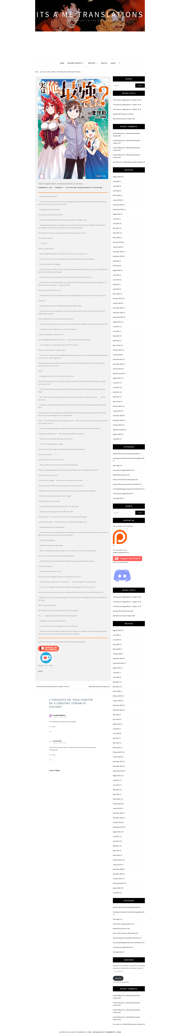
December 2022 (118, 308)
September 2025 (118, 209)
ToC (46, 665)
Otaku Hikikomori (118, 133)
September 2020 (118, 430)
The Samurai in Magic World (122, 493)
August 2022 (117, 322)
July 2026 (116, 181)
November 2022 (118, 312)
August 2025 (117, 214)
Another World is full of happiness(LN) (125, 454)
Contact (104, 63)
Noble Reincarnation (119, 475)
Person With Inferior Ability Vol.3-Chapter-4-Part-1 (53, 686)
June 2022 (116, 331)
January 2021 (117, 411)
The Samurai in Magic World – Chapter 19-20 (127, 100)
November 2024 (118, 256)
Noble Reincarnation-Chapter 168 (124, 119)
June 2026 (116, 186)
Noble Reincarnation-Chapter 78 (99, 686)
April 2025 (116, 233)
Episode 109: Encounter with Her (123, 114)
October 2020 (117, 425)
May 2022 (116, 336)
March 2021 (116, 401)
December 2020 (118, 415)
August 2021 (117, 378)
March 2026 (116, 195)
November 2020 (118, 420)
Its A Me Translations (90, 14)
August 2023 (117, 270)
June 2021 (116, 387)
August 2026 (117, 177)
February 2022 (117, 350)
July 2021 (116, 383)
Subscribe (118, 978)
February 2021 (117, 406)
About (113, 63)
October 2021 (117, 369)
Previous (41, 665)
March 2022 (116, 345)
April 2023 (116, 289)
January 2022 (117, 355)
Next (51, 665)
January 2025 (117, 247)
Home (62, 63)
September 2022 (118, 317)
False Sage (116, 465)
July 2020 (116, 439)
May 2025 (116, 228)
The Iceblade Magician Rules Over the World (127, 489)
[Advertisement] (90, 45)
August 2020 (117, 434)
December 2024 (118, 252)
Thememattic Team (113, 1032)
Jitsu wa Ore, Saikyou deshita (78, 187)
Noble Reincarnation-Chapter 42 (134, 162)
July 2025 (116, 219)
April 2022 (116, 341)
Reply (50, 731)
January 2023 (117, 303)
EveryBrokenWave (59, 715)
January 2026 (117, 200)
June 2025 (116, 223)
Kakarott (59, 187)
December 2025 (118, 205)
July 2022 (116, 326)
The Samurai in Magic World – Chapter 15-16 (127, 109)
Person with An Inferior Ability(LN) (124, 479)
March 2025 (116, 237)
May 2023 (116, 284)
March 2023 (116, 294)
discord (49, 642)
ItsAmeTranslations (119, 552)
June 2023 (116, 280)
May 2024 (116, 261)
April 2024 (116, 266)
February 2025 (117, 242)
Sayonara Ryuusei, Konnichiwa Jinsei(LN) (126, 484)
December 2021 (118, 359)
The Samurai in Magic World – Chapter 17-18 (127, 105)
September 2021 (118, 373)
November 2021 (118, 364)
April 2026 (116, 191)
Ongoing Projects (75, 63)
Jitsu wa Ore (97, 187)
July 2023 (116, 275)
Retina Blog (98, 1032)
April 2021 (116, 397)
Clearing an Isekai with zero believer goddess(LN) (128, 458)
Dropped (91, 63)
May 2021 (116, 392)
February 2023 (117, 298)
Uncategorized (117, 498)
